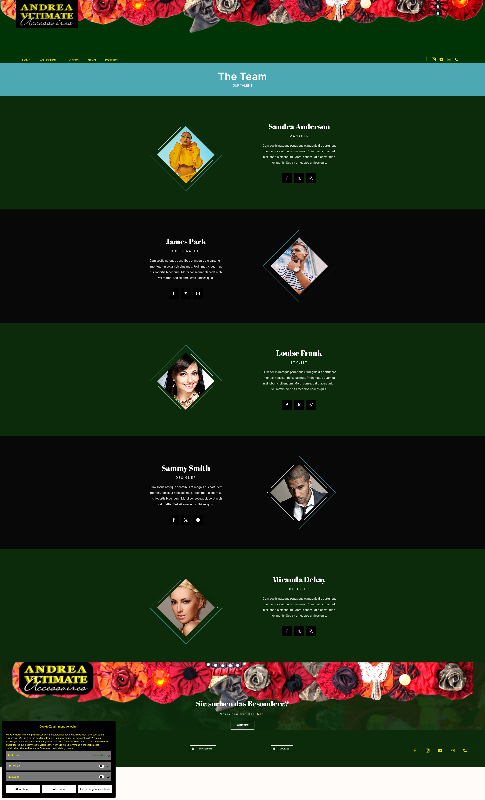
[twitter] (299, 178)
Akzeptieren (22, 789)
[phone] (456, 59)
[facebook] (426, 59)
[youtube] (441, 59)
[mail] (449, 59)
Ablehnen (59, 789)
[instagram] (434, 59)
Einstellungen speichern (95, 789)
